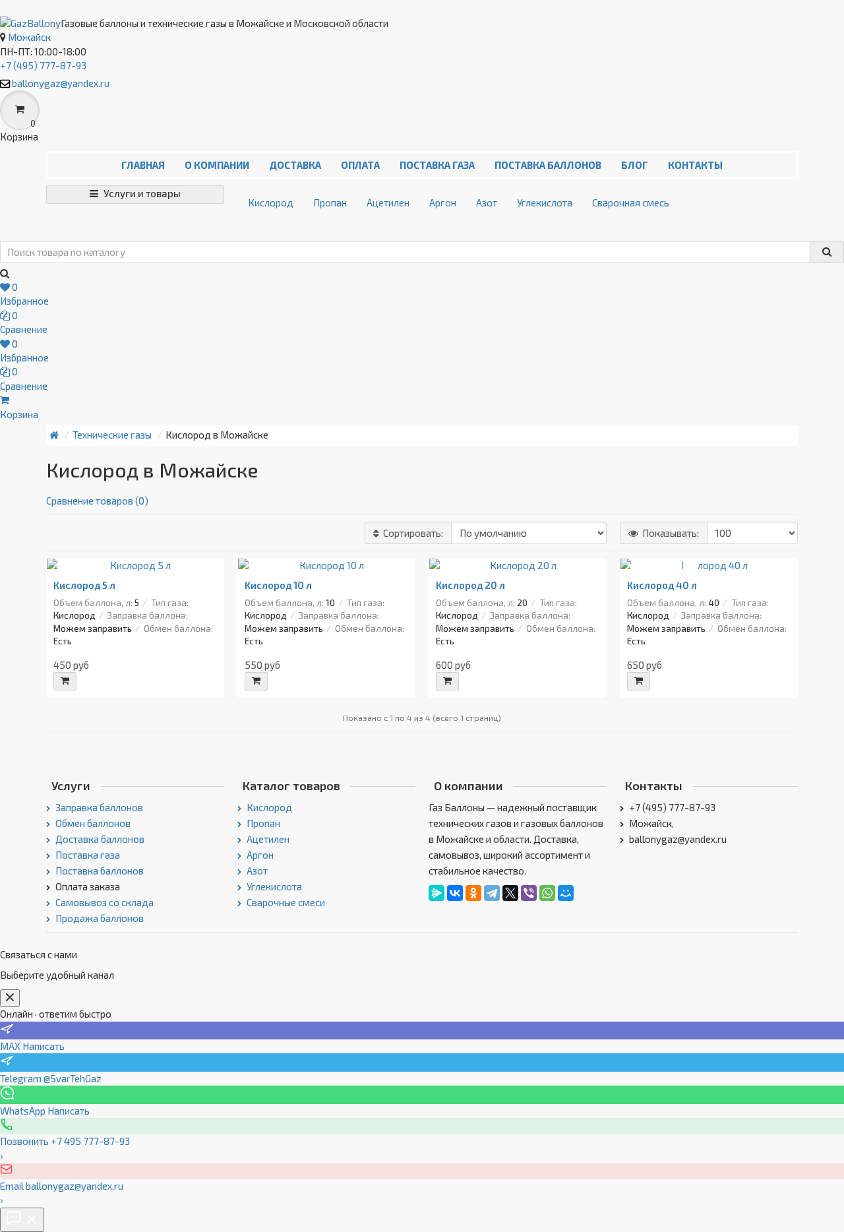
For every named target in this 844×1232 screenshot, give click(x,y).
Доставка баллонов (98, 839)
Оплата (360, 165)
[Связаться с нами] (22, 1220)
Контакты (695, 165)
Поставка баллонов (548, 165)
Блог (634, 165)
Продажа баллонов (98, 918)
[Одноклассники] (473, 893)
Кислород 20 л (470, 585)
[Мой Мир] (566, 893)
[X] (510, 893)
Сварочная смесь (630, 202)
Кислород (270, 202)
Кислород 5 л (84, 585)
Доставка (295, 165)
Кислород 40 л (662, 585)
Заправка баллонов (98, 807)
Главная (143, 165)
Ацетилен (388, 202)
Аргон (442, 202)
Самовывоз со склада (103, 902)
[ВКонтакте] (455, 893)
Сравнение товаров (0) (97, 501)
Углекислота (544, 202)
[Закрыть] (10, 998)
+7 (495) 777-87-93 (43, 65)
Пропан (330, 202)
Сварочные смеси (285, 902)
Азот (486, 202)
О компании (217, 165)
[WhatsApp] (547, 893)
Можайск (29, 37)
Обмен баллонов (92, 823)
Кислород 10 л (278, 585)
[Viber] (529, 893)
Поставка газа (437, 165)
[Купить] (64, 681)
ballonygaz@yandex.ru (60, 83)
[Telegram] (492, 893)
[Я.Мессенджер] (436, 893)
